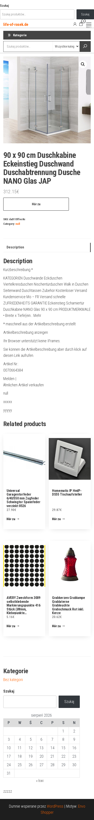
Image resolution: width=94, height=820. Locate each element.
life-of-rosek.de (15, 24)
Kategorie (20, 35)
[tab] (47, 247)
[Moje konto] (75, 24)
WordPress (55, 806)
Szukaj (4, 6)
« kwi (40, 780)
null (18, 223)
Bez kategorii (13, 679)
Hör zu (36, 204)
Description (15, 247)
